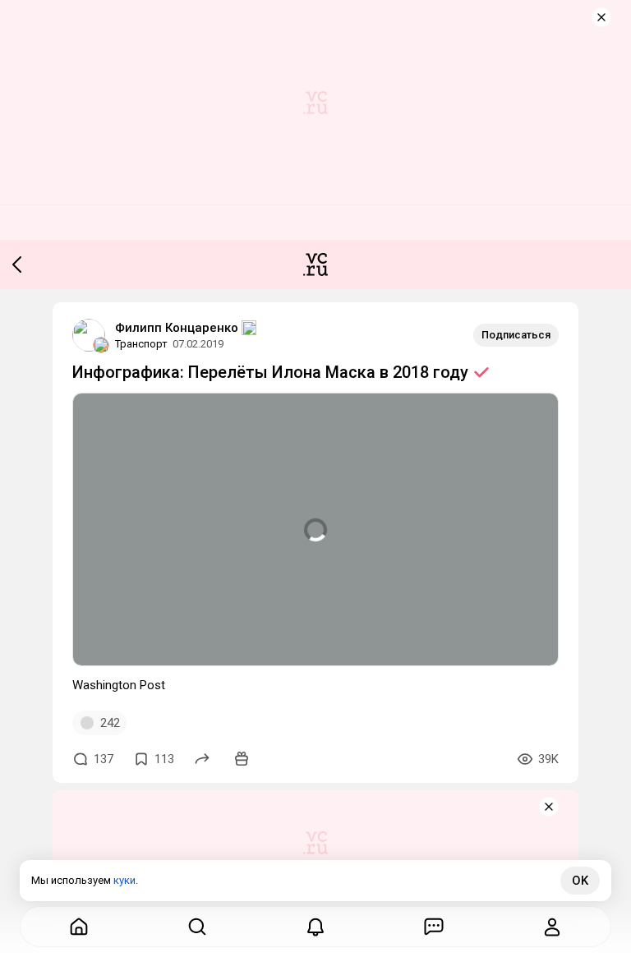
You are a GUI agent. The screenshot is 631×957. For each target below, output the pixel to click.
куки (124, 880)
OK (580, 880)
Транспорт (141, 344)
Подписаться (515, 335)
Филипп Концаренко (176, 327)
